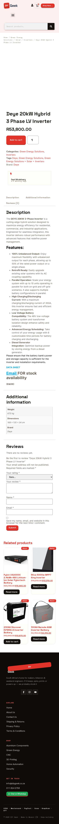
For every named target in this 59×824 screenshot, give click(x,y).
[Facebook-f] (23, 692)
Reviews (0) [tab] (12, 203)
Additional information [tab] (38, 197)
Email (11, 373)
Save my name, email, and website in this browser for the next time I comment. (27, 522)
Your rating (13, 473)
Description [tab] (12, 197)
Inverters (28, 40)
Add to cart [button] (12, 641)
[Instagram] (29, 692)
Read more (11, 591)
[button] (13, 15)
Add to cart (16, 139)
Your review (13, 481)
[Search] (51, 26)
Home (6, 37)
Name (10, 497)
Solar (18, 40)
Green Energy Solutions (32, 151)
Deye (15, 158)
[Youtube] (35, 692)
